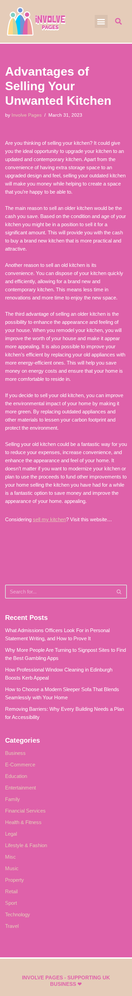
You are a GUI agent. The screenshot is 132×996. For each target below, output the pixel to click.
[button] (101, 21)
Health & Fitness (23, 822)
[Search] (119, 592)
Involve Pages (27, 115)
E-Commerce (20, 764)
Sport (11, 903)
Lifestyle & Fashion (26, 845)
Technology (17, 914)
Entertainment (20, 787)
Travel (12, 926)
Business (15, 753)
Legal (11, 834)
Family (12, 799)
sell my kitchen (49, 519)
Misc (10, 857)
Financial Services (25, 811)
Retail (11, 891)
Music (12, 868)
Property (14, 880)
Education (16, 776)
